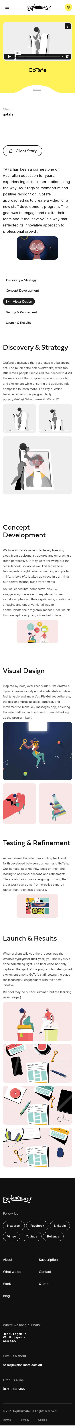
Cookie (42, 1419)
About (7, 1260)
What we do (12, 1272)
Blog (6, 1296)
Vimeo (11, 1236)
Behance (53, 1236)
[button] (7, 7)
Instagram (14, 1225)
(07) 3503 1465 (14, 1389)
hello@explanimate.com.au (22, 1365)
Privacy (24, 1419)
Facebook (37, 1225)
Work (7, 1284)
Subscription (48, 1260)
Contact (45, 1272)
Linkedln (60, 1225)
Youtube (31, 1236)
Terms (7, 1419)
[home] (38, 7)
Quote (43, 1284)
